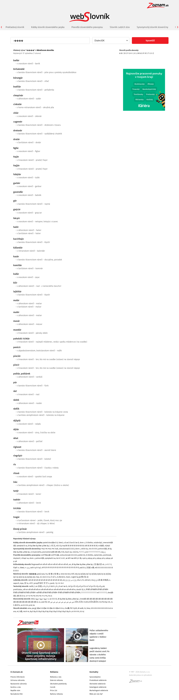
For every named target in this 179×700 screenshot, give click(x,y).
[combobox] (110, 40)
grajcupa (41, 574)
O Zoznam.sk (16, 672)
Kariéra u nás (15, 687)
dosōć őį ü (80, 589)
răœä (22, 567)
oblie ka (84, 549)
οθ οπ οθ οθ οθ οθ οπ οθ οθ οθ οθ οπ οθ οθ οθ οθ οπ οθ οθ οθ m (49, 589)
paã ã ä (82, 567)
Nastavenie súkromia (18, 684)
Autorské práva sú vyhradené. (140, 675)
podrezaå (107, 555)
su (40, 602)
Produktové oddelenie (98, 680)
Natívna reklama (56, 694)
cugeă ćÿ (74, 577)
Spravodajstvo (95, 677)
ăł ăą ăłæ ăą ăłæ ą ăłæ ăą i (39, 546)
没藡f (88, 567)
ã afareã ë (61, 577)
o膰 (92, 567)
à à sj (82, 611)
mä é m (26, 611)
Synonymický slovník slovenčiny (152, 27)
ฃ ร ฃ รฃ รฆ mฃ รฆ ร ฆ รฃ (36, 596)
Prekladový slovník (15, 27)
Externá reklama (56, 680)
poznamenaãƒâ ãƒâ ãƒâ (51, 552)
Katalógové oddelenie (98, 687)
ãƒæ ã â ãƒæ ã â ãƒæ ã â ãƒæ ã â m (50, 608)
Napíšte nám (15, 690)
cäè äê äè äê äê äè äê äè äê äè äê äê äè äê (45, 580)
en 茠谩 (39, 586)
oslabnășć (98, 542)
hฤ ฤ (50, 596)
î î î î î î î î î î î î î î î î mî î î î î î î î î (94, 592)
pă (103, 586)
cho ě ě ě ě (93, 549)
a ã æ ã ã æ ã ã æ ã (71, 542)
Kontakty (94, 672)
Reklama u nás (55, 677)
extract (87, 580)
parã (52, 583)
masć (68, 577)
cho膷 (66, 608)
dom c (82, 542)
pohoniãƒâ (102, 549)
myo (21, 583)
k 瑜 (80, 558)
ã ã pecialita (36, 552)
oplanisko (98, 555)
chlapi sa (25, 558)
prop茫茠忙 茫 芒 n (41, 583)
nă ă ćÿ (58, 546)
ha (46, 574)
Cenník (52, 687)
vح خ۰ (27, 567)
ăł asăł (80, 608)
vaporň (16, 583)
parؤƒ (34, 608)
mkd (33, 599)
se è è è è (53, 599)
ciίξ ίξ (52, 546)
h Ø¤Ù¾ (16, 605)
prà (30, 605)
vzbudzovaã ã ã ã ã (66, 549)
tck (109, 602)
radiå (31, 586)
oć (41, 577)
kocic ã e (46, 577)
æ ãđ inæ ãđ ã (71, 558)
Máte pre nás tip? (96, 694)
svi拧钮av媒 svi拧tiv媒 (50, 555)
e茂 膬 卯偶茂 (102, 580)
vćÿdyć (107, 546)
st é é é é (75, 611)
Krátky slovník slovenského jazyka (47, 27)
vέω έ (79, 580)
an (70, 564)
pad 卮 (44, 602)
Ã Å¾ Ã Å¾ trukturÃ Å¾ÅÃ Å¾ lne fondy (91, 602)
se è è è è (24, 605)
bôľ (72, 574)
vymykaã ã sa (22, 546)
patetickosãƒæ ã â (50, 542)
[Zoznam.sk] (136, 682)
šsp (37, 577)
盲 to (26, 583)
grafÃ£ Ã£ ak (84, 577)
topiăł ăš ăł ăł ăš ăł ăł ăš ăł (73, 546)
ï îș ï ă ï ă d (59, 583)
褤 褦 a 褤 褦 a (54, 574)
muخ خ (94, 580)
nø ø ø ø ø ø (65, 574)
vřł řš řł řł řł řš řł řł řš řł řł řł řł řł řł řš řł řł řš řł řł (60, 567)
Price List (53, 690)
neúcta (75, 552)
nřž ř (31, 583)
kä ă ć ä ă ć (60, 558)
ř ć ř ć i (81, 552)
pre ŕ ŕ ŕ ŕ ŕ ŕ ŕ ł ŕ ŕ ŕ (92, 552)
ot (18, 611)
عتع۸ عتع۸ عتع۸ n (42, 599)
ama (29, 608)
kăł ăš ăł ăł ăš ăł (91, 546)
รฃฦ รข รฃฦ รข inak (49, 549)
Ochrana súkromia (17, 680)
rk (85, 608)
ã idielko (89, 542)
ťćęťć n (16, 567)
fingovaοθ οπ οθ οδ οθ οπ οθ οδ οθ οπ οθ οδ (49, 564)
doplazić (16, 558)
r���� (32, 574)
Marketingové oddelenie (99, 690)
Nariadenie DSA (16, 694)
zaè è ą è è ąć (35, 567)
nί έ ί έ (108, 564)
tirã (62, 552)
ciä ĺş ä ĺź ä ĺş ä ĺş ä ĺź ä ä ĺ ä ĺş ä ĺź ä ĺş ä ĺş (85, 586)
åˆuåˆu (53, 577)
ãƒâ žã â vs (21, 596)
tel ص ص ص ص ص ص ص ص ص (61, 602)
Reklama (54, 672)
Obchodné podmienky (58, 684)
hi (83, 580)
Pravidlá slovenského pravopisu (87, 27)
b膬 (20, 611)
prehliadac (17, 589)
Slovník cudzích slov (120, 27)
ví (111, 602)
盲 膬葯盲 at (99, 564)
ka (34, 605)
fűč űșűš (73, 608)
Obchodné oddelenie (98, 684)
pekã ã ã (81, 555)
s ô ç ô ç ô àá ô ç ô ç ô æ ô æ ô (55, 586)
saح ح (103, 552)
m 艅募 (101, 546)
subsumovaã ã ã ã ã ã (68, 555)
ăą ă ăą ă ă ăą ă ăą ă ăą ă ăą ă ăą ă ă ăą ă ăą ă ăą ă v (50, 611)
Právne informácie (17, 677)
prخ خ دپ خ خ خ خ (69, 580)
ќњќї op (68, 552)
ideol (60, 542)
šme (88, 608)
